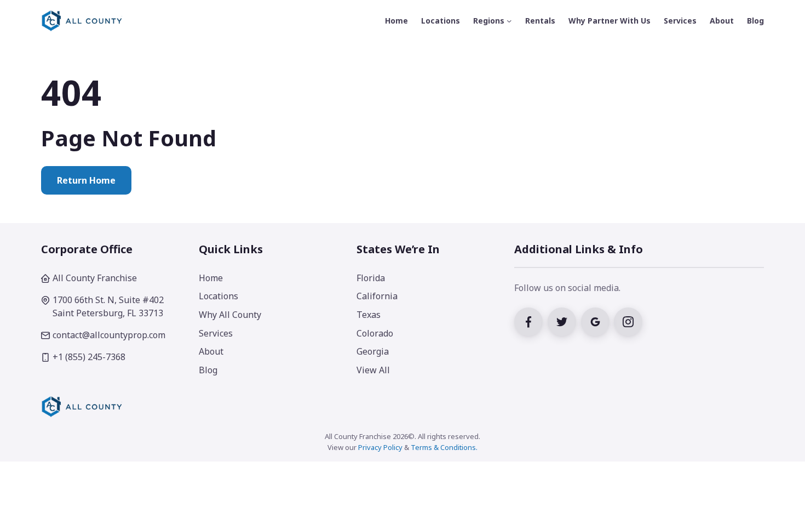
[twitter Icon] (564, 321)
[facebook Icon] (531, 321)
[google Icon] (597, 321)
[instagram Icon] (629, 321)
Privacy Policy (380, 447)
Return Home (86, 180)
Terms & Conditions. (444, 447)
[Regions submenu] (509, 21)
